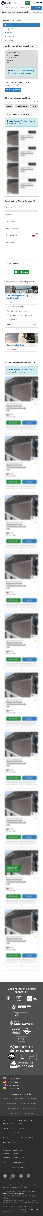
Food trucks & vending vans (13, 1098)
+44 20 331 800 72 (14, 1079)
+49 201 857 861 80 (14, 1085)
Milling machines (13, 319)
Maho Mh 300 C (14, 1113)
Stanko (9, 106)
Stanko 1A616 (21, 106)
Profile (8, 25)
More (9, 324)
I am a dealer (14, 263)
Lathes (9, 302)
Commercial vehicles (15, 345)
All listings (10, 41)
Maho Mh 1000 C (14, 1108)
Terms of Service (10, 1212)
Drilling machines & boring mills (19, 315)
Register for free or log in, (24, 121)
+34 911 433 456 (13, 1089)
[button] (41, 3)
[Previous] (34, 101)
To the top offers (13, 90)
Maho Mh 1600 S (29, 1108)
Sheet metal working (15, 307)
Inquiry (9, 33)
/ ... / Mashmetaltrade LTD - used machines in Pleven (23, 12)
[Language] (37, 3)
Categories (10, 37)
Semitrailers (11, 349)
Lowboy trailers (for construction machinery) (21, 1103)
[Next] (37, 101)
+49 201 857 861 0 (14, 1082)
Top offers (10, 29)
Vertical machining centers (17, 311)
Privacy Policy (35, 1210)
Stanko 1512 (36, 106)
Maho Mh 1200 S (33, 1098)
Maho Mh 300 (29, 1113)
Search (37, 8)
